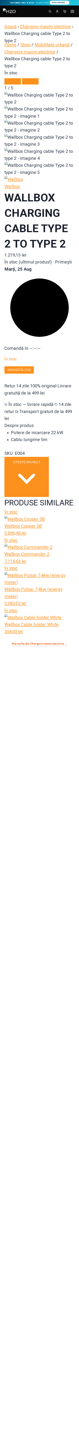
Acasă (10, 26)
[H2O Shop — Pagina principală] (10, 11)
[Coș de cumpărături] (64, 11)
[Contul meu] (57, 11)
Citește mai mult (26, 462)
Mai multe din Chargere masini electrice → (39, 643)
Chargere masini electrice (45, 26)
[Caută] (50, 11)
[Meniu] (72, 11)
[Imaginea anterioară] (12, 81)
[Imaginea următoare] (30, 81)
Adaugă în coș (19, 369)
